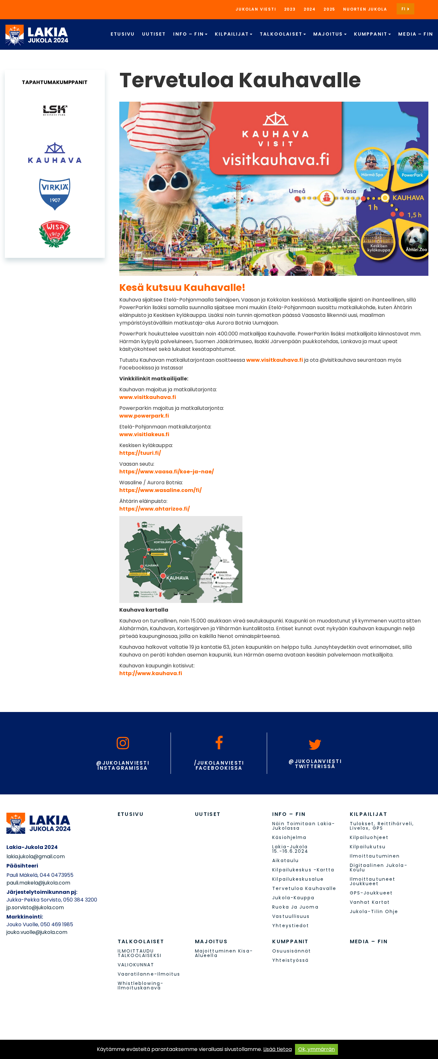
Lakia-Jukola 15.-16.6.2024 (290, 848)
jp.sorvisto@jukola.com (35, 907)
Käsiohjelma (289, 837)
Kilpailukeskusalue (298, 879)
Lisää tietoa (277, 1049)
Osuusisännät (291, 951)
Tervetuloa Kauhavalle (304, 888)
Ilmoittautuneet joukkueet (373, 881)
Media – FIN (415, 34)
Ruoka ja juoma (295, 907)
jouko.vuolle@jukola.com (36, 932)
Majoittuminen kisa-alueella (224, 953)
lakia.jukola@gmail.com (35, 856)
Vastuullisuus (291, 916)
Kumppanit (371, 34)
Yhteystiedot (290, 925)
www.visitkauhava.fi (274, 360)
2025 (329, 9)
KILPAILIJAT (232, 34)
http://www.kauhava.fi (150, 673)
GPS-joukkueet (371, 893)
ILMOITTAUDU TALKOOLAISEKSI (140, 953)
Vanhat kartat (370, 902)
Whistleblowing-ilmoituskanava (141, 985)
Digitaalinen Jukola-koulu (379, 867)
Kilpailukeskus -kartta (303, 870)
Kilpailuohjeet (369, 837)
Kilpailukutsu (368, 846)
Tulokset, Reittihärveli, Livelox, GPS (382, 825)
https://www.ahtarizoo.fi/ (154, 509)
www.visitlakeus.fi (144, 434)
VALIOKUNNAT (136, 964)
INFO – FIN (189, 34)
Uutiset (154, 34)
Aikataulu (285, 860)
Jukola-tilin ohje (374, 911)
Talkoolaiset (282, 34)
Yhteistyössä (290, 960)
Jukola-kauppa (293, 897)
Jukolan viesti (256, 9)
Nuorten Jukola (365, 9)
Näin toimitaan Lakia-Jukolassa (303, 825)
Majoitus (328, 34)
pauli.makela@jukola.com (38, 882)
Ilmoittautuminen (375, 856)
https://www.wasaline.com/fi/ (160, 490)
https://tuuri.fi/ (140, 453)
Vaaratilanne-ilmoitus (149, 974)
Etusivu (123, 34)
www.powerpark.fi (144, 415)
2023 (290, 9)
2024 (310, 9)
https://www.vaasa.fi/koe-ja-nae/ (166, 471)
